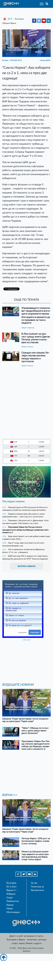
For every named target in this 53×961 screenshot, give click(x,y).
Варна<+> (12, 890)
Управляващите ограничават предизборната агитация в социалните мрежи (35, 311)
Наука (10, 908)
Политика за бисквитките (37, 889)
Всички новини (26, 566)
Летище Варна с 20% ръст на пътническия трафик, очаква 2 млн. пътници (35, 841)
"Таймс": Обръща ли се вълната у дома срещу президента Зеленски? (35, 730)
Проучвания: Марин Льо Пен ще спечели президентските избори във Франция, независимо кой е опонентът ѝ (25, 529)
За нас (34, 883)
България (11, 883)
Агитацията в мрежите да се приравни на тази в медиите (35, 320)
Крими (10, 905)
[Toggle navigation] (41, 4)
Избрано (11, 894)
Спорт (10, 898)
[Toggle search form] (47, 4)
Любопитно (13, 901)
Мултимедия (13, 912)
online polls (26, 640)
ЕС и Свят (12, 887)
